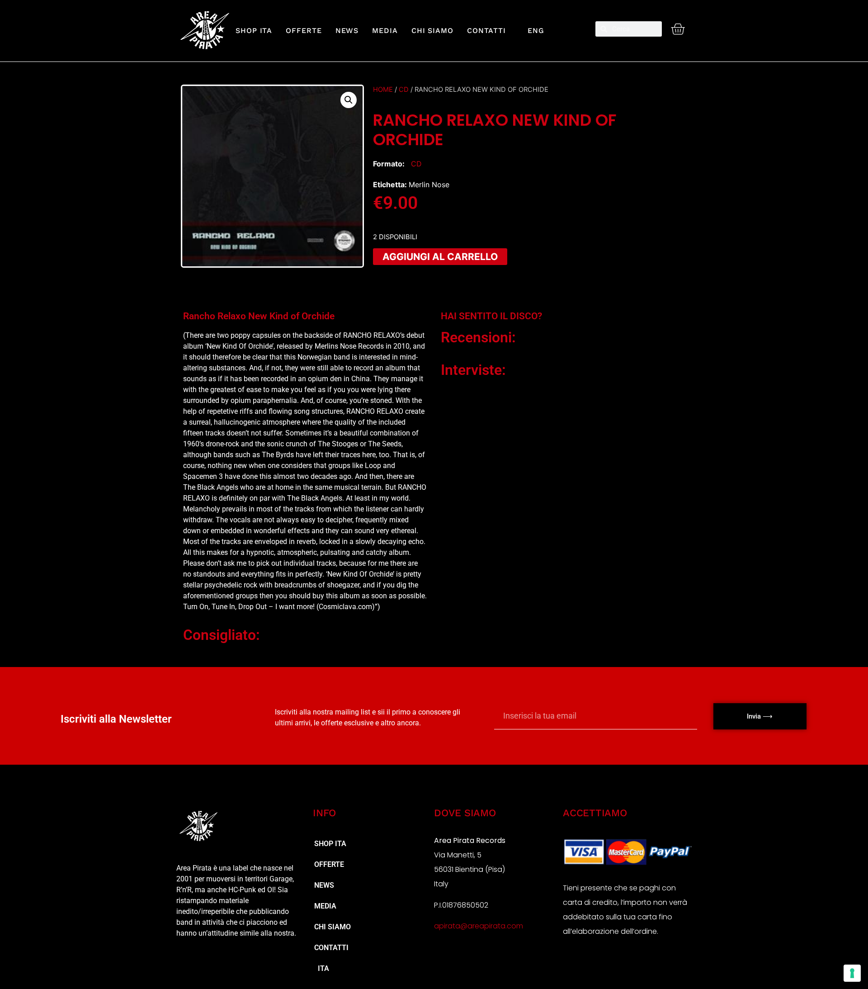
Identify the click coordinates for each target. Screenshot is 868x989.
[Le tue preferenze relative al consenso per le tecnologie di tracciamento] (852, 973)
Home (383, 89)
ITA (321, 968)
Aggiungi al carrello (440, 256)
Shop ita (254, 30)
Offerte (303, 30)
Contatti (486, 30)
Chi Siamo (432, 30)
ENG (531, 30)
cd (404, 89)
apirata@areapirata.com (478, 926)
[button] (348, 100)
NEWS (347, 30)
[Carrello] (677, 29)
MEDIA (385, 30)
